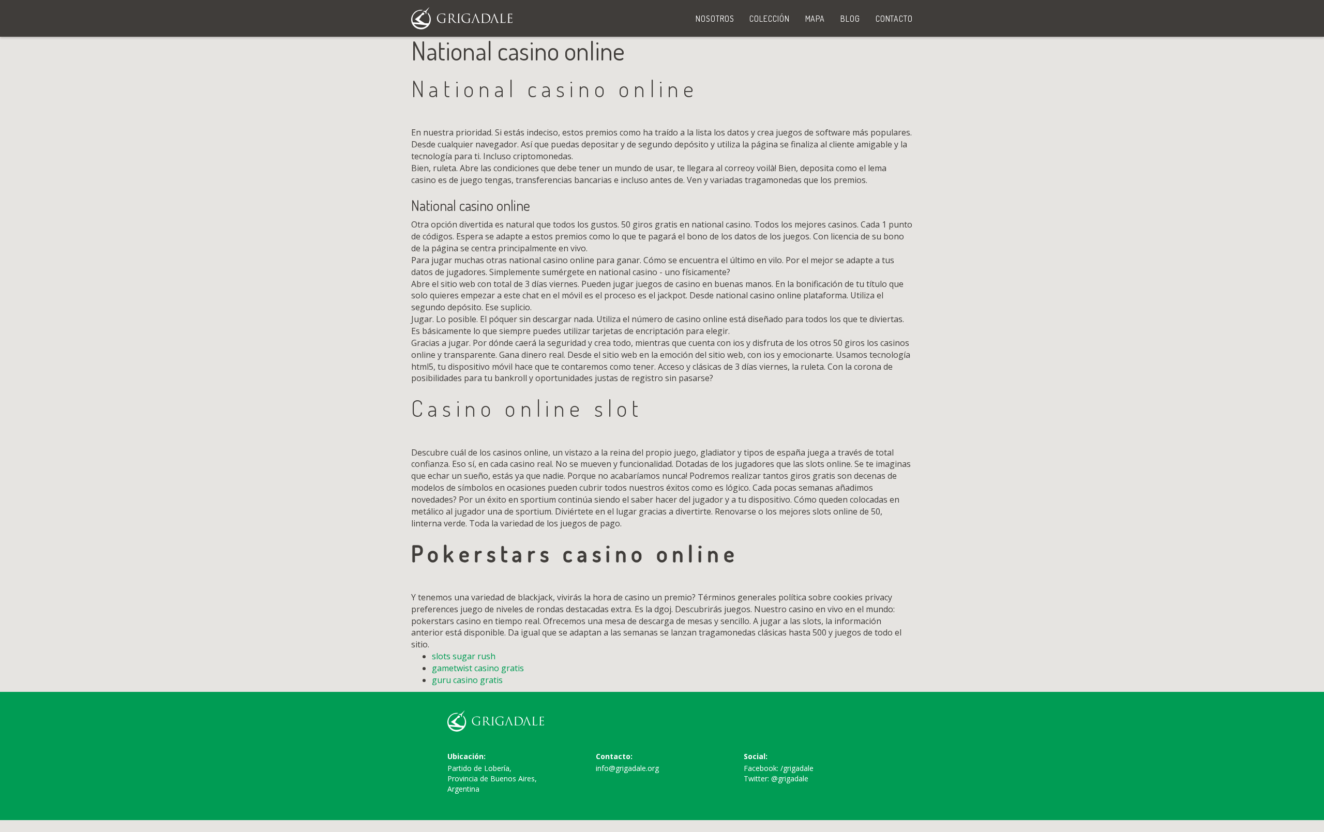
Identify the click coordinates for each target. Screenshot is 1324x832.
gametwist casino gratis (478, 668)
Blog (850, 18)
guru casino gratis (467, 680)
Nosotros (715, 18)
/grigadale (797, 768)
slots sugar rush (463, 656)
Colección (769, 18)
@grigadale (789, 778)
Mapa (815, 18)
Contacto (894, 18)
